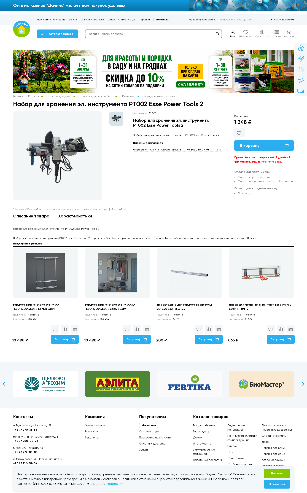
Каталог (34, 96)
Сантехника (235, 458)
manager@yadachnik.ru (202, 19)
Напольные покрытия (207, 460)
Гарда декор (201, 431)
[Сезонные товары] (301, 69)
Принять (277, 473)
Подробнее (114, 484)
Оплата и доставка (92, 19)
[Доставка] (301, 91)
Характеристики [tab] (75, 216)
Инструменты (202, 443)
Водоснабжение (204, 425)
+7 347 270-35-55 (25, 429)
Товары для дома (60, 96)
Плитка (232, 446)
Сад (230, 452)
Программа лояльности (51, 19)
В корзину (250, 145)
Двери (266, 441)
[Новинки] (301, 59)
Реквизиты (92, 437)
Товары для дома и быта (97, 96)
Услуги (73, 19)
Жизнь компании (96, 425)
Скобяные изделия (239, 464)
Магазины (162, 19)
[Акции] (301, 48)
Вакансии (91, 431)
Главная (18, 96)
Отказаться (277, 484)
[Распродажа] (301, 80)
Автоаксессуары (273, 460)
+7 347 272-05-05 (25, 452)
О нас (111, 19)
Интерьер (129, 96)
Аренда (145, 19)
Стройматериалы (274, 435)
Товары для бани (273, 447)
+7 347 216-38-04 (25, 463)
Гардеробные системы (159, 96)
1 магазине (26, 314)
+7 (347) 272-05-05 (282, 19)
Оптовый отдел (127, 19)
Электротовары (273, 466)
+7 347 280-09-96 (198, 149)
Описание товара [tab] (31, 216)
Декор (197, 437)
